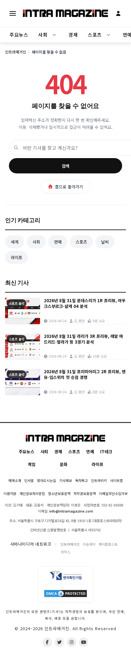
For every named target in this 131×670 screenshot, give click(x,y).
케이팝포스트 (108, 544)
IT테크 (106, 451)
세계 (14, 242)
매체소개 (14, 480)
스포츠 (95, 34)
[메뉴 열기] (12, 13)
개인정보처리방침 (32, 493)
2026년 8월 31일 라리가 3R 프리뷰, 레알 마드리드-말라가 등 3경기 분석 (83, 339)
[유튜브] (83, 642)
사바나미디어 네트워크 (31, 544)
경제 (73, 34)
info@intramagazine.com (71, 510)
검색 (65, 166)
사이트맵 (116, 480)
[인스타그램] (71, 642)
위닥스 (65, 551)
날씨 (105, 242)
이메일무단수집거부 (113, 493)
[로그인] (118, 13)
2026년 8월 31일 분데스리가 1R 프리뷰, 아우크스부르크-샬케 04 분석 (85, 303)
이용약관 (9, 493)
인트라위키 (99, 480)
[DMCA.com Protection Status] (65, 593)
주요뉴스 (19, 34)
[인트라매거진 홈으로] (65, 13)
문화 (64, 464)
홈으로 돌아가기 (69, 187)
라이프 (16, 257)
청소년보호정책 (59, 493)
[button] (54, 35)
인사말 (29, 480)
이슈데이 (89, 544)
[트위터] (59, 642)
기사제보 (65, 480)
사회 (42, 34)
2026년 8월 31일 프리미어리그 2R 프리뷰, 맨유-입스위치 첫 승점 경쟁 (85, 374)
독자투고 (81, 480)
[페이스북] (47, 642)
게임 (32, 464)
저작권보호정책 (84, 493)
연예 (58, 242)
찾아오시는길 (46, 480)
